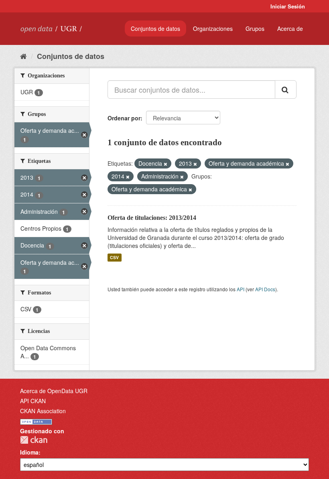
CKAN (33, 440)
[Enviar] (286, 89)
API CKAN (33, 401)
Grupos (255, 28)
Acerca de (290, 28)
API (240, 289)
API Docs (265, 289)
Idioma (29, 452)
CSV (114, 257)
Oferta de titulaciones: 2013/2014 (152, 217)
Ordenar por (124, 118)
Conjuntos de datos (155, 28)
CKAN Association (43, 411)
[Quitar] (165, 163)
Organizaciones (213, 28)
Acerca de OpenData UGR (53, 391)
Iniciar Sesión (287, 6)
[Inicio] (23, 56)
